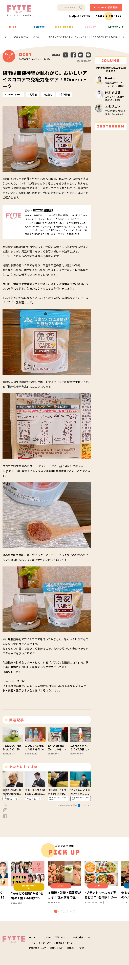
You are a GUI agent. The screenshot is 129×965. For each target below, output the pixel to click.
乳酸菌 (33, 94)
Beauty (90, 26)
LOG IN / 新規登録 (106, 7)
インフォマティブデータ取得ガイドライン (52, 942)
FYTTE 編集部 (43, 210)
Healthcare (64, 26)
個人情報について (82, 937)
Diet (12, 26)
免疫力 (48, 94)
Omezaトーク (14, 94)
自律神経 (65, 94)
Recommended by (67, 805)
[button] (55, 911)
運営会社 (71, 948)
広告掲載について (37, 948)
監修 (81, 948)
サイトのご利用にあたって (57, 937)
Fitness (38, 26)
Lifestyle (116, 26)
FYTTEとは (34, 937)
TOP (5, 36)
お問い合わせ (56, 948)
